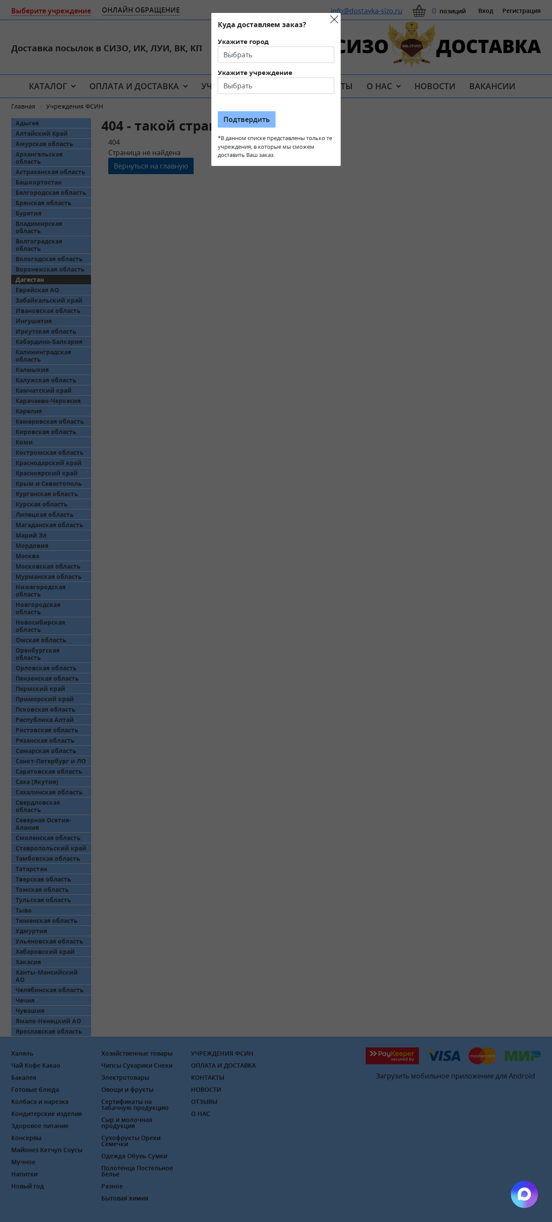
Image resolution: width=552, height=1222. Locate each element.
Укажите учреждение (255, 72)
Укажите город (243, 41)
